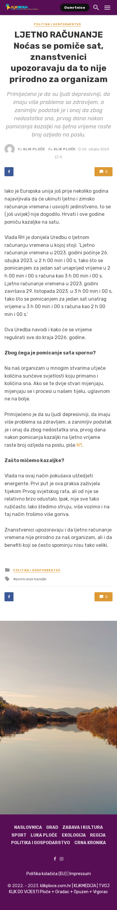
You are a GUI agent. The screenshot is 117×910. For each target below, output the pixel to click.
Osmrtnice (74, 7)
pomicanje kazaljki (31, 579)
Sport (18, 835)
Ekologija (74, 835)
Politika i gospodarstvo (57, 24)
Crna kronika (90, 842)
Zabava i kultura (82, 827)
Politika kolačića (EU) (46, 873)
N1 (79, 445)
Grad (52, 827)
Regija (98, 835)
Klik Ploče (34, 149)
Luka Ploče (44, 835)
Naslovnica (28, 827)
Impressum (80, 873)
